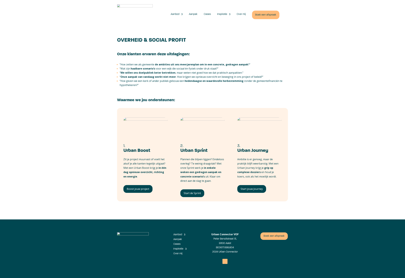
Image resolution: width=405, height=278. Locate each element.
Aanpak (193, 14)
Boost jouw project (138, 189)
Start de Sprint (192, 193)
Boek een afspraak (265, 15)
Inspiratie (222, 14)
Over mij (241, 14)
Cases (207, 14)
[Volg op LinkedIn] (224, 261)
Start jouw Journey (252, 189)
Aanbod (175, 14)
